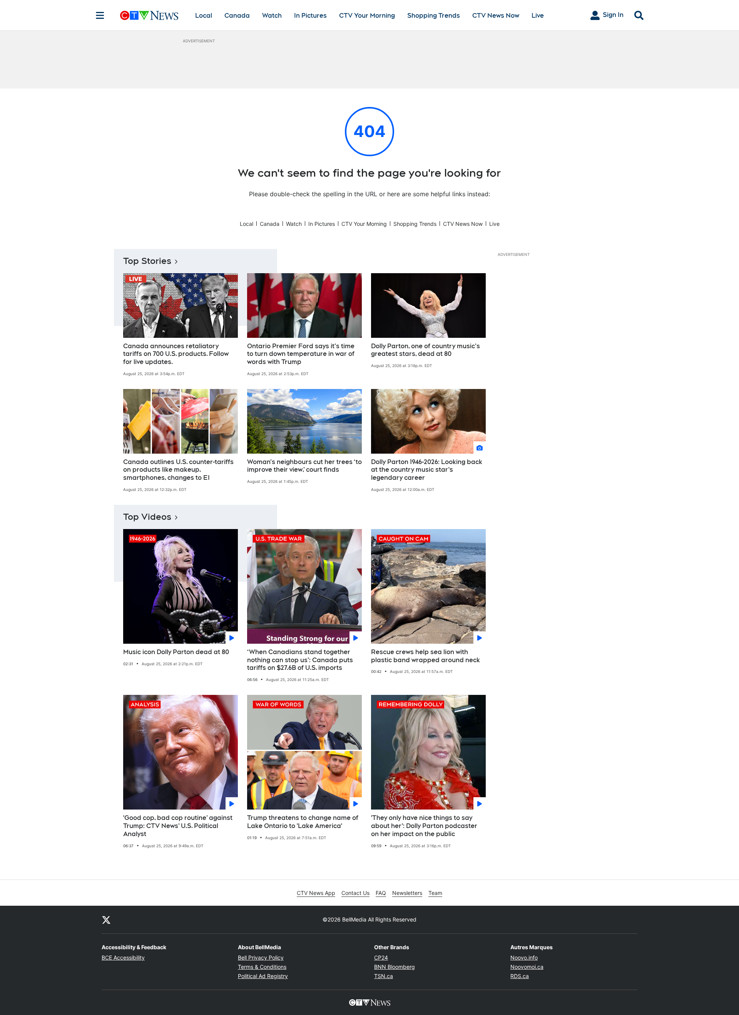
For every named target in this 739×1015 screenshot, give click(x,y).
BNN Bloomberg (394, 966)
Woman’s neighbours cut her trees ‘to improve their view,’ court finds (304, 466)
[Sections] (100, 15)
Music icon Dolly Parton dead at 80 (176, 652)
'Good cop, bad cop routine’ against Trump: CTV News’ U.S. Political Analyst (177, 826)
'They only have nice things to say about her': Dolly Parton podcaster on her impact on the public (424, 826)
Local (203, 15)
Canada (237, 15)
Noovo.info (524, 957)
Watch (272, 15)
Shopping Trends (433, 15)
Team (435, 893)
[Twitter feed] (106, 919)
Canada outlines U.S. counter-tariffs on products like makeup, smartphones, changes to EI (178, 470)
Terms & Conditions (262, 966)
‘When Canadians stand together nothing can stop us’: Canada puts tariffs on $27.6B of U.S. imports (300, 660)
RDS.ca (519, 976)
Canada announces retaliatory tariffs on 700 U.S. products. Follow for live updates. (176, 354)
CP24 (381, 957)
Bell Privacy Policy (261, 957)
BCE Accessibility (123, 957)
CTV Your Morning (367, 15)
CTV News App (316, 893)
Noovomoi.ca (526, 966)
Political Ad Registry (263, 976)
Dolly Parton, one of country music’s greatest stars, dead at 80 (425, 350)
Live (538, 15)
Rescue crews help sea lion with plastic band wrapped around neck (425, 656)
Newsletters (407, 893)
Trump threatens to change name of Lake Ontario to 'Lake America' (302, 822)
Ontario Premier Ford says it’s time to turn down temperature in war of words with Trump (300, 354)
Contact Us (355, 893)
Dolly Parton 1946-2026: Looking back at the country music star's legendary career (426, 470)
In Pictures (310, 15)
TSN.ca (383, 976)
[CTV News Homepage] (149, 15)
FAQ (381, 893)
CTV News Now (495, 15)
